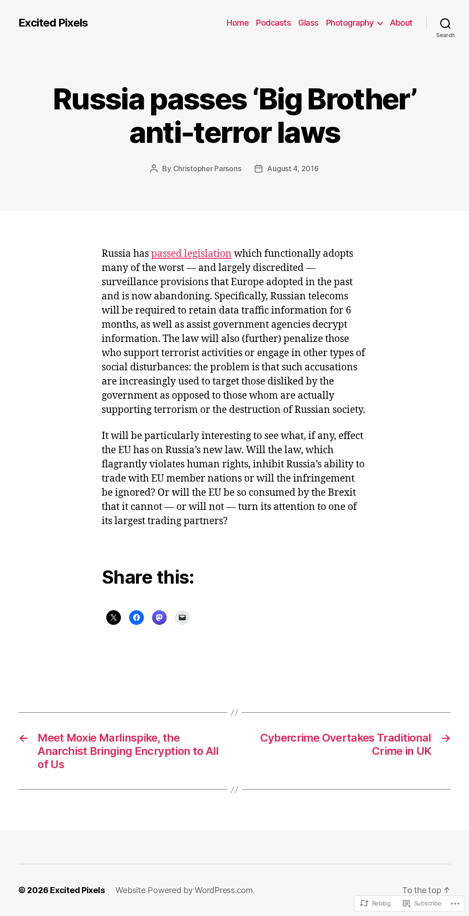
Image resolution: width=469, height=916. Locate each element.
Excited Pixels (53, 22)
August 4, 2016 (292, 168)
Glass (308, 22)
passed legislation (191, 254)
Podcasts (273, 22)
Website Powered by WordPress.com (183, 890)
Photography (350, 22)
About (401, 22)
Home (238, 22)
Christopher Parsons (207, 168)
